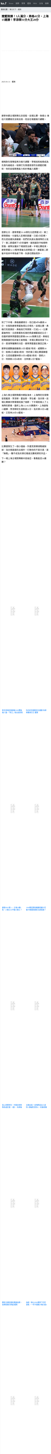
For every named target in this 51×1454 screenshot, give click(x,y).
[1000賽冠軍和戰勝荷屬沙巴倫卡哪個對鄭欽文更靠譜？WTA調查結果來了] (37, 905)
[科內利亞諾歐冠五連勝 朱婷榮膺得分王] (37, 707)
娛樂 (47, 3)
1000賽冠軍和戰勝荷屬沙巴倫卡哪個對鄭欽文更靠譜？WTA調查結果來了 (36, 910)
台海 (41, 3)
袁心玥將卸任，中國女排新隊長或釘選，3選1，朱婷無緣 (12, 1107)
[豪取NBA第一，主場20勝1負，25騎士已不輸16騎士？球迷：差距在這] (13, 905)
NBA (35, 3)
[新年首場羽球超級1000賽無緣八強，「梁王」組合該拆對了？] (13, 707)
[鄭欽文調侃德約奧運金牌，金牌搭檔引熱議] (13, 1299)
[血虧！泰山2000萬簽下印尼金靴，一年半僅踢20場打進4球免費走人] (37, 1299)
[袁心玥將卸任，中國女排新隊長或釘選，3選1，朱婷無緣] (13, 1102)
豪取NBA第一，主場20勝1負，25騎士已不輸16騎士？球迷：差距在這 (12, 910)
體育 (29, 3)
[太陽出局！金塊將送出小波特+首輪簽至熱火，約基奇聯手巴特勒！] (37, 1102)
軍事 (23, 3)
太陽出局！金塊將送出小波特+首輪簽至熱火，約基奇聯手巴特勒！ (36, 1107)
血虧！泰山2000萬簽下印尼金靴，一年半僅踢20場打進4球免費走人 (36, 1304)
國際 (17, 3)
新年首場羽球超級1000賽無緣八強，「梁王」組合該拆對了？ (12, 712)
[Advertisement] (25, 491)
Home (11, 3)
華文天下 (13, 9)
